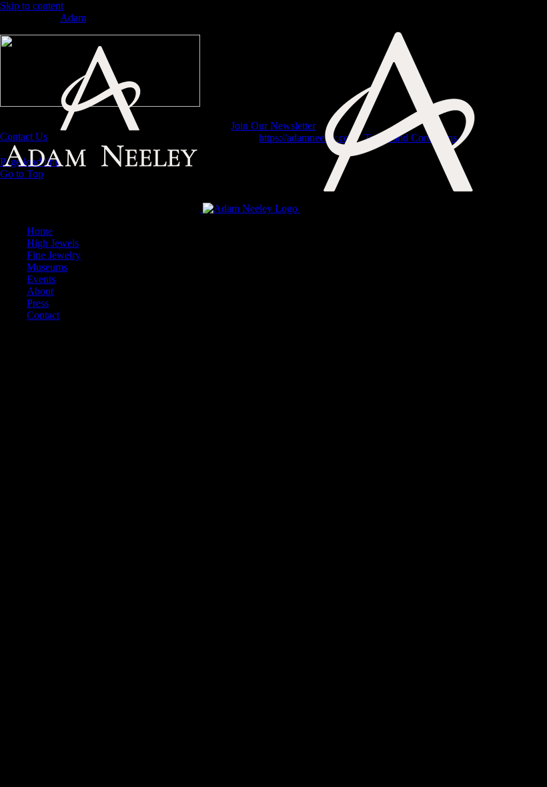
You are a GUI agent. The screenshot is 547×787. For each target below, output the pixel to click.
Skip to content (31, 5)
